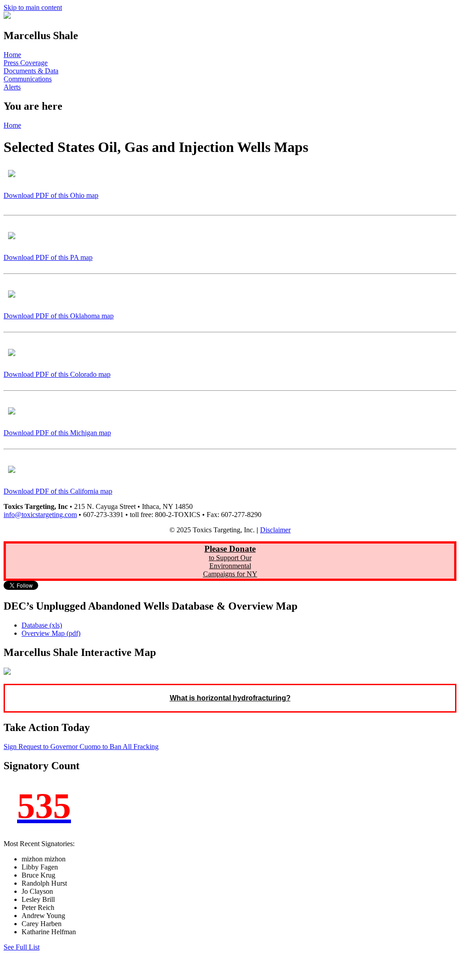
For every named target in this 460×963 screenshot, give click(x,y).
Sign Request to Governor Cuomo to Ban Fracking (81, 746)
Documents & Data (31, 71)
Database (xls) (42, 625)
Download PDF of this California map (58, 491)
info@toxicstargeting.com (40, 514)
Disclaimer (275, 530)
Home (12, 54)
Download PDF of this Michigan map (57, 433)
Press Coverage (26, 63)
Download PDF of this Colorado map (57, 374)
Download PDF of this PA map (48, 257)
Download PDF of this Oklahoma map (59, 316)
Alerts (12, 87)
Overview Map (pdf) (51, 633)
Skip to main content (33, 7)
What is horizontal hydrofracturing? (230, 698)
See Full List (22, 947)
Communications (28, 79)
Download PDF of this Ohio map (51, 195)
